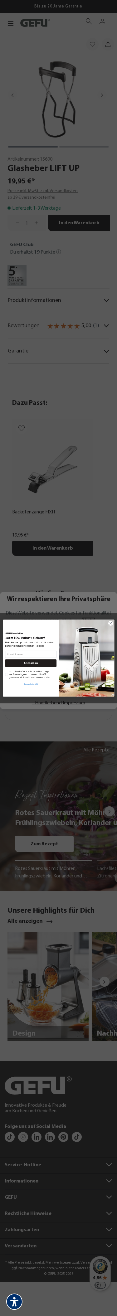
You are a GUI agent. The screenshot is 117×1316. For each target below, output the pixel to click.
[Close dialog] (110, 623)
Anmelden (31, 663)
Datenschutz (28, 684)
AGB (36, 684)
